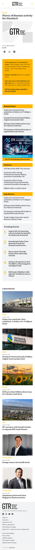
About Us (5, 517)
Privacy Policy (6, 535)
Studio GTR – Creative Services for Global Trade (15, 529)
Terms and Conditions (8, 533)
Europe (4, 13)
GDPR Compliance (7, 538)
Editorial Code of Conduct (9, 542)
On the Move (6, 457)
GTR (5, 47)
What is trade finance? (8, 524)
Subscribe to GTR (7, 522)
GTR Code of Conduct (8, 540)
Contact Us (5, 520)
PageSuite (12, 547)
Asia (3, 422)
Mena (4, 314)
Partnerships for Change (9, 527)
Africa (4, 352)
